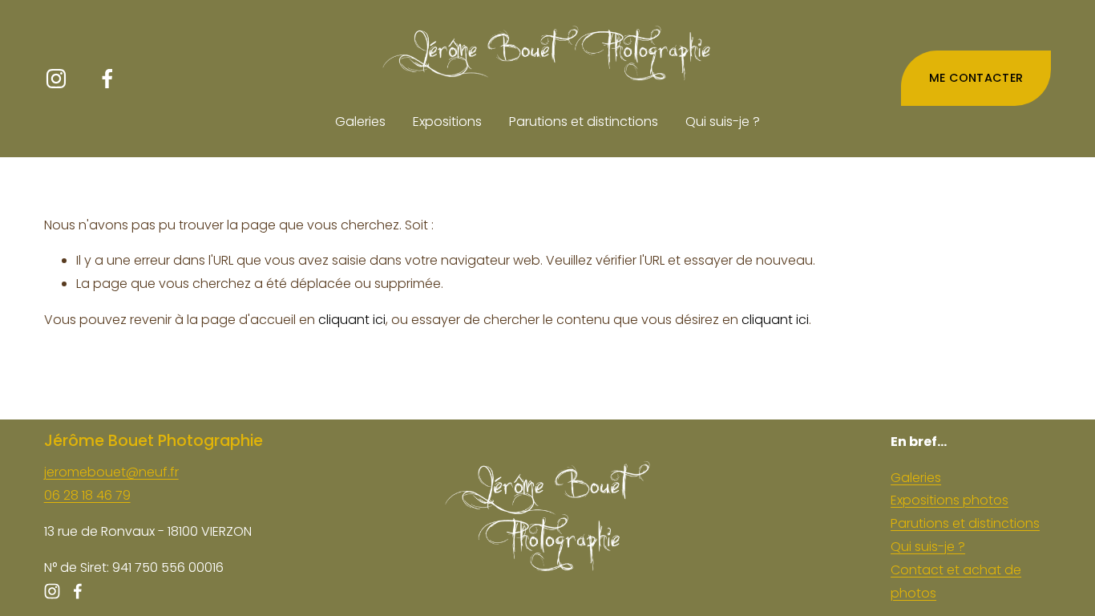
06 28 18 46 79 (87, 495)
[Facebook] (107, 79)
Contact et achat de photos (956, 581)
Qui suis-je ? (722, 121)
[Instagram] (56, 79)
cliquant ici (352, 319)
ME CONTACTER (976, 78)
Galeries (360, 121)
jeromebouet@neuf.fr (111, 472)
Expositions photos (949, 500)
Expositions (447, 121)
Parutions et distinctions (583, 121)
